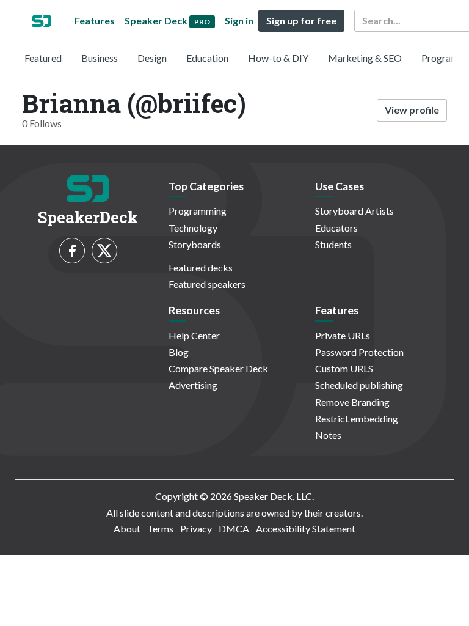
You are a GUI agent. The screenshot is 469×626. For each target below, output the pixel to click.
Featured (43, 58)
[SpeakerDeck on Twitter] (104, 250)
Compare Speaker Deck (218, 368)
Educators (336, 228)
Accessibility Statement (305, 528)
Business (99, 58)
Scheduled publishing (359, 385)
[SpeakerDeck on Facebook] (72, 250)
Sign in (239, 20)
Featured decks (201, 267)
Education (207, 58)
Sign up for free (301, 20)
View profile (412, 110)
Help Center (194, 335)
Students (333, 244)
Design (152, 58)
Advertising (193, 385)
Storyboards (195, 244)
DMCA (234, 528)
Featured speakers (207, 284)
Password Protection (359, 352)
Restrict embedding (356, 418)
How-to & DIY (278, 58)
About (127, 528)
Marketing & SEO (365, 58)
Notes (328, 435)
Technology (193, 228)
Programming (198, 210)
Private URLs (342, 335)
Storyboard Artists (354, 210)
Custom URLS (344, 368)
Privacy (196, 528)
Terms (160, 528)
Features (95, 20)
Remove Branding (352, 402)
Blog (179, 352)
